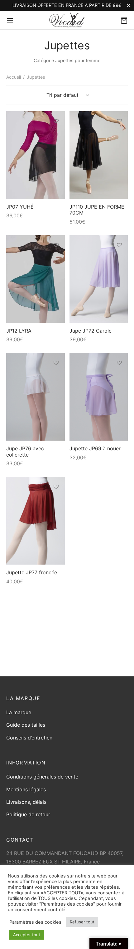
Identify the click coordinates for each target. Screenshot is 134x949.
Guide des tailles (25, 725)
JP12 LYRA (18, 331)
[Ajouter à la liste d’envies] (56, 121)
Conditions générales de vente (42, 777)
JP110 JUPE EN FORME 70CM (96, 210)
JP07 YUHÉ (20, 207)
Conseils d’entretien (29, 737)
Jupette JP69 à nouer (95, 448)
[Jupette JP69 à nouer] (98, 397)
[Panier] (124, 20)
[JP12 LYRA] (35, 279)
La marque (18, 712)
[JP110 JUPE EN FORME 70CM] (98, 155)
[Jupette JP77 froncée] (35, 521)
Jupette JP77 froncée (31, 572)
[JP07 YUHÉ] (35, 155)
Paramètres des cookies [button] (35, 922)
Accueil (13, 77)
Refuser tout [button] (82, 921)
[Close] (128, 5)
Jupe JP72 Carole (90, 331)
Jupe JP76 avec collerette (25, 451)
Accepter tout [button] (26, 934)
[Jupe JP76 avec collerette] (35, 397)
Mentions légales (26, 789)
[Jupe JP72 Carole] (98, 279)
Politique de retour (28, 814)
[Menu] (10, 20)
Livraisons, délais (26, 802)
